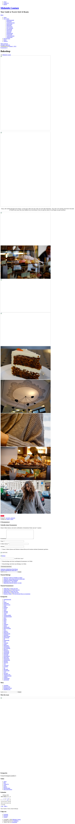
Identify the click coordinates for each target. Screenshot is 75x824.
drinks (5, 621)
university (6, 673)
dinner (5, 620)
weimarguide (9, 37)
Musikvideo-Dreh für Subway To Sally (13, 583)
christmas (6, 611)
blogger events (7, 604)
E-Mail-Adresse (5, 543)
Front (5, 785)
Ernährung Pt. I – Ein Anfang (10, 581)
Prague (8, 519)
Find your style (14, 588)
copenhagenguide (10, 22)
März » (5, 806)
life (4, 639)
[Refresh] (3, 555)
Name (2, 541)
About (5, 1)
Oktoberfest (6, 650)
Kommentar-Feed (8, 688)
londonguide (9, 24)
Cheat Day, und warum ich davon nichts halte (14, 579)
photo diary (6, 657)
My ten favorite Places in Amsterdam (21, 593)
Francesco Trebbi (7, 593)
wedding (6, 677)
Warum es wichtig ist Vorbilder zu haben (13, 577)
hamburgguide (7, 633)
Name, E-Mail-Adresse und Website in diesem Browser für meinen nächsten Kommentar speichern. (25, 549)
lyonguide (6, 643)
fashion (5, 625)
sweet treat (6, 665)
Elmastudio (14, 822)
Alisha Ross (6, 588)
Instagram (6, 815)
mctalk (5, 644)
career (5, 610)
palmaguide (9, 30)
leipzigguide (6, 637)
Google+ (6, 817)
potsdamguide (9, 33)
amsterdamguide (10, 20)
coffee (5, 614)
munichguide (9, 26)
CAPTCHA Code (18, 558)
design (5, 619)
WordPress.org (7, 689)
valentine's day (7, 674)
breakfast (6, 607)
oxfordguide (9, 29)
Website (2, 546)
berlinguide (9, 21)
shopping (6, 661)
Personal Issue (7, 38)
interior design (7, 636)
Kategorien (3, 775)
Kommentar (3, 538)
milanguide (9, 25)
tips (4, 668)
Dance (5, 40)
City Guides (6, 18)
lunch (5, 641)
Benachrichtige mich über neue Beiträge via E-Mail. (14, 564)
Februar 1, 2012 (12, 46)
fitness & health (7, 628)
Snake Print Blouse (9, 569)
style (5, 664)
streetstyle (7, 45)
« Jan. (2, 806)
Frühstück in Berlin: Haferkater (11, 580)
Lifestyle (6, 41)
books (5, 606)
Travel (11, 519)
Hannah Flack (7, 592)
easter (5, 623)
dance (5, 618)
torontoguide (9, 34)
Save (3, 515)
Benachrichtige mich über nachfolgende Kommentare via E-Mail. (17, 561)
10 (7, 799)
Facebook (6, 814)
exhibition (6, 624)
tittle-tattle (6, 669)
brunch (5, 608)
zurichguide (6, 679)
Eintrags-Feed (7, 686)
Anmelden (6, 685)
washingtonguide (10, 36)
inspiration (6, 635)
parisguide (8, 32)
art (4, 600)
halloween (6, 632)
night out (6, 649)
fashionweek (6, 627)
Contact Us (6, 3)
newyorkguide (9, 28)
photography (6, 658)
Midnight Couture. (16, 819)
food (5, 629)
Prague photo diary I (9, 570)
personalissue (7, 656)
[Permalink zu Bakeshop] (26, 130)
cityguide (3, 45)
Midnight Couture (10, 8)
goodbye (6, 631)
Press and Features (8, 789)
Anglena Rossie (7, 590)
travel (5, 671)
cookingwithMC (7, 615)
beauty (5, 602)
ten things (6, 666)
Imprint (5, 4)
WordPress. (16, 820)
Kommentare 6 (4, 47)
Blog (5, 782)
